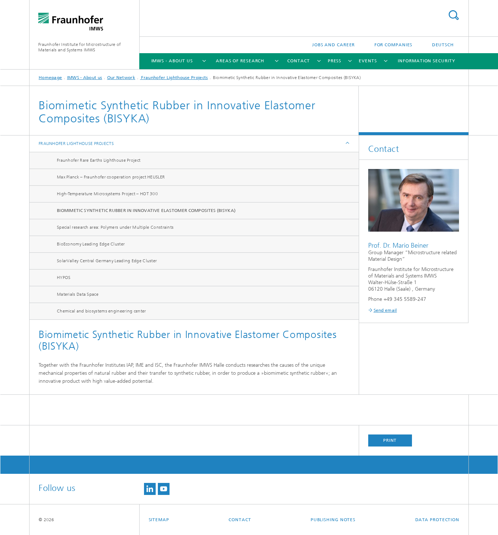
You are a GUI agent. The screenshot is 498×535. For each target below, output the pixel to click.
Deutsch (443, 44)
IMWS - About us (172, 60)
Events (368, 60)
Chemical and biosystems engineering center (101, 311)
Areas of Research (240, 60)
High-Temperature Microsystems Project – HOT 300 (107, 193)
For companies (393, 44)
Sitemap (159, 519)
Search (453, 15)
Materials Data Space (77, 294)
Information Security (426, 60)
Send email (385, 310)
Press (335, 60)
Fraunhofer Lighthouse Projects (174, 77)
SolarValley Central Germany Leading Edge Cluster (107, 260)
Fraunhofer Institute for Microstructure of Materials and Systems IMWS (79, 47)
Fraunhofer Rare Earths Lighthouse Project (98, 160)
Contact (298, 60)
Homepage (50, 77)
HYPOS (64, 277)
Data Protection (437, 519)
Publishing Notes (333, 519)
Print (390, 440)
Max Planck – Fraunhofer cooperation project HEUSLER (111, 177)
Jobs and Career (333, 44)
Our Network (121, 77)
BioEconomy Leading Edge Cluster (91, 244)
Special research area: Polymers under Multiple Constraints (115, 227)
